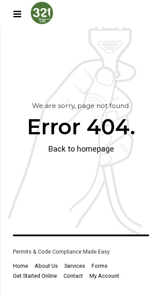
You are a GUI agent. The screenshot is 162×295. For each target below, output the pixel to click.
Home (20, 266)
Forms (100, 266)
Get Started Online (35, 276)
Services (74, 266)
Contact (73, 276)
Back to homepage (81, 148)
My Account (104, 276)
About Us (46, 266)
